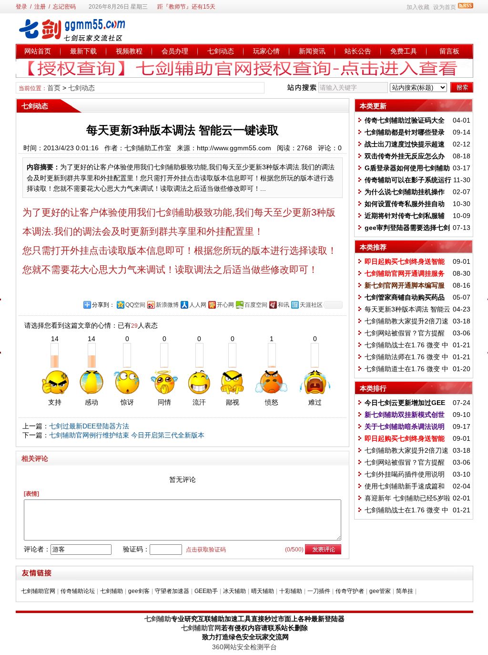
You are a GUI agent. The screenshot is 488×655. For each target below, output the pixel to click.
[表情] (31, 493)
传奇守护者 (350, 591)
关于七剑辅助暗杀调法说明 (405, 426)
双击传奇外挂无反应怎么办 (405, 156)
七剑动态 (220, 51)
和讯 (283, 305)
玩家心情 (266, 51)
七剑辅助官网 (38, 591)
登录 (21, 6)
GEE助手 (206, 591)
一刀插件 (318, 591)
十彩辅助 (290, 591)
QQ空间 (135, 305)
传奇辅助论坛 (78, 591)
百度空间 (255, 305)
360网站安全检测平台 (244, 647)
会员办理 (175, 51)
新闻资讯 (312, 51)
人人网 (197, 305)
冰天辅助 (234, 591)
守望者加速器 (172, 591)
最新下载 (83, 51)
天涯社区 (311, 305)
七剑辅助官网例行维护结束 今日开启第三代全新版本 (126, 435)
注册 (40, 6)
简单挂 (404, 591)
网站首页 (37, 51)
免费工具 (403, 51)
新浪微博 (167, 305)
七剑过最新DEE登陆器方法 (89, 426)
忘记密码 (64, 6)
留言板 (449, 51)
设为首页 (444, 7)
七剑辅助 (111, 591)
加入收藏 (418, 7)
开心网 (225, 305)
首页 (54, 88)
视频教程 (129, 51)
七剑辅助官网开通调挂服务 (405, 273)
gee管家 (380, 591)
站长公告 (358, 51)
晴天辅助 (262, 591)
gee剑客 (139, 591)
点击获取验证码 (206, 549)
